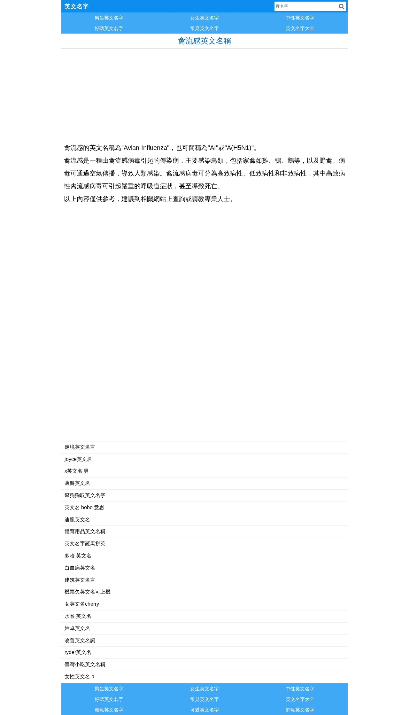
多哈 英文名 (78, 555)
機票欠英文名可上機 (88, 592)
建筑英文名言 (80, 580)
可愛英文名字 (204, 709)
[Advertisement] (204, 93)
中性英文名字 (300, 17)
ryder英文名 (78, 652)
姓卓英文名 (77, 628)
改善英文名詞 (80, 640)
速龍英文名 (77, 519)
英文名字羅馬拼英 (85, 543)
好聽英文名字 (109, 28)
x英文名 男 (77, 471)
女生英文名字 (204, 17)
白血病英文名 (80, 568)
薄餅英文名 (77, 483)
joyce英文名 (78, 459)
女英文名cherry (82, 604)
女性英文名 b (79, 676)
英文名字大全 (300, 28)
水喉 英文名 (78, 616)
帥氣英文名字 (300, 709)
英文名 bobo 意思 (84, 507)
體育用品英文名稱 (85, 531)
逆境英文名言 (80, 447)
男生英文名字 (109, 17)
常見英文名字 (204, 28)
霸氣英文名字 (109, 709)
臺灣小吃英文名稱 (85, 664)
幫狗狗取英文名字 (85, 495)
